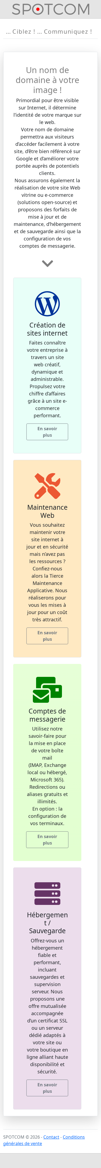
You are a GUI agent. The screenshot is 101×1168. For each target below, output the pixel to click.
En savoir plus (47, 432)
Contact (51, 1137)
